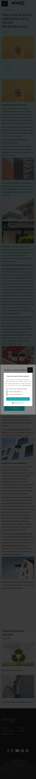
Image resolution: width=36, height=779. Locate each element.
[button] (7, 389)
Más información (26, 385)
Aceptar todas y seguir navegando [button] (18, 399)
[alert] (18, 389)
